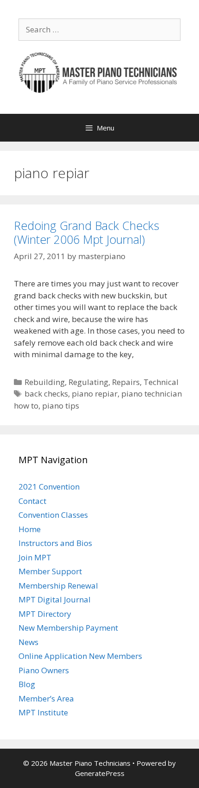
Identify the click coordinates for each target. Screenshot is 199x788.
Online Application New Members (80, 656)
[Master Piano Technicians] (99, 71)
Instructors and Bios (55, 543)
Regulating (88, 382)
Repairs (126, 382)
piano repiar (95, 393)
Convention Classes (53, 514)
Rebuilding (45, 382)
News (28, 642)
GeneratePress (99, 773)
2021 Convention (49, 486)
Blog (27, 684)
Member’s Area (46, 698)
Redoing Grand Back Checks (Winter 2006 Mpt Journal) (86, 232)
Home (30, 529)
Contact (32, 501)
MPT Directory (45, 613)
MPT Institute (43, 712)
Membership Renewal (58, 585)
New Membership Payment (68, 627)
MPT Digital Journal (55, 599)
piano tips (60, 405)
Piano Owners (44, 670)
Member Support (50, 571)
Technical (161, 382)
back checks (46, 393)
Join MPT (35, 557)
